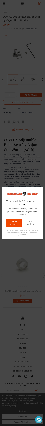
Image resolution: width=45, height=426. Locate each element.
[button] (38, 419)
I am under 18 (31, 222)
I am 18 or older (13, 222)
